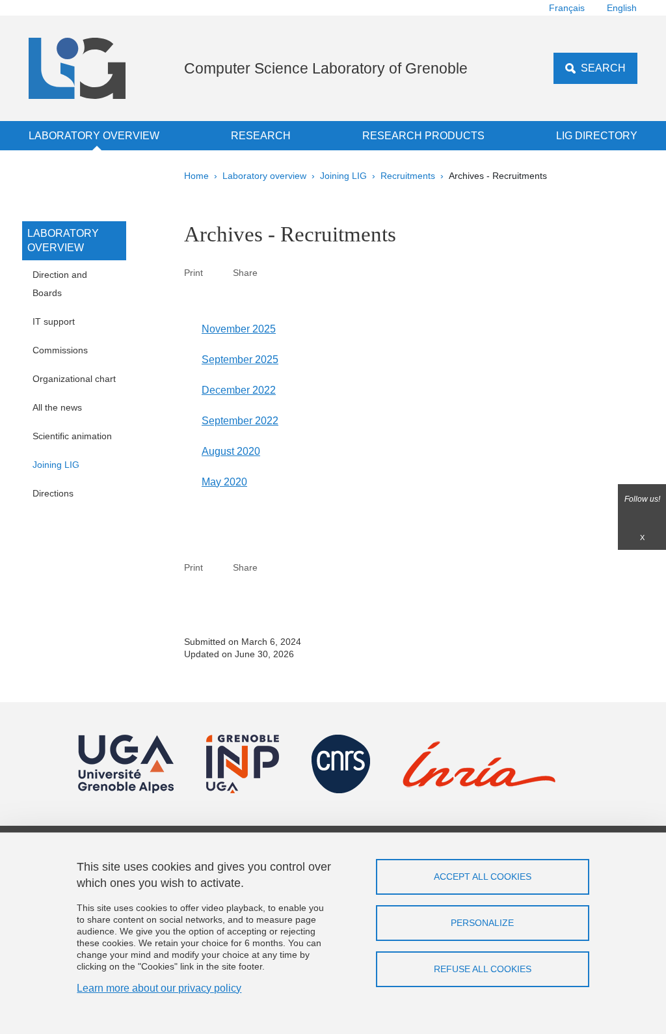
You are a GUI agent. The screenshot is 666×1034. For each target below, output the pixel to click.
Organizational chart (74, 379)
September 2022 (240, 420)
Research (261, 135)
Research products (423, 135)
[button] (272, 272)
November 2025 (239, 328)
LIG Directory (596, 135)
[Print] (218, 272)
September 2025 (240, 359)
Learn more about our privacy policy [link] (159, 988)
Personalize (482, 923)
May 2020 (224, 481)
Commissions (60, 350)
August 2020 (231, 451)
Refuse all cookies (482, 969)
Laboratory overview (94, 135)
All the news (57, 407)
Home (196, 175)
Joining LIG (343, 175)
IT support (54, 321)
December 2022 (239, 390)
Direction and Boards (60, 283)
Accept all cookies (482, 876)
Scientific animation (72, 436)
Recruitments (407, 175)
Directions (53, 493)
